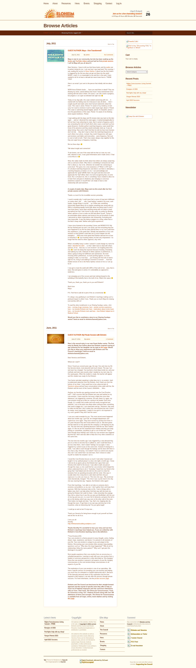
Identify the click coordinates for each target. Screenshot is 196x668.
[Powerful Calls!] (132, 41)
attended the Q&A (78, 246)
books (70, 61)
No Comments (108, 55)
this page (104, 347)
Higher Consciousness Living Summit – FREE (138, 84)
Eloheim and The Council (52, 33)
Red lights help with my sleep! (136, 93)
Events (87, 3)
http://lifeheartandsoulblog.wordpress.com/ (82, 524)
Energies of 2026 (131, 89)
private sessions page (101, 578)
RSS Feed (134, 642)
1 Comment (109, 339)
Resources (66, 3)
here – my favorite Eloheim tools (78, 311)
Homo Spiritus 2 (90, 71)
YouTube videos (81, 61)
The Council (104, 630)
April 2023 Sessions (133, 100)
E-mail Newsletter (137, 645)
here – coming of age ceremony (78, 307)
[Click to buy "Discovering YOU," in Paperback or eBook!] (138, 48)
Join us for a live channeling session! (127, 14)
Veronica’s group (73, 386)
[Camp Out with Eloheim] (135, 116)
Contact (109, 3)
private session (107, 61)
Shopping (98, 3)
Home (46, 3)
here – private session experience (100, 307)
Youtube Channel (136, 638)
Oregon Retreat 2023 (133, 96)
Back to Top (111, 44)
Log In (118, 3)
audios (108, 67)
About (55, 3)
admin (88, 55)
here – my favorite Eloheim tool (78, 309)
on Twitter (139, 634)
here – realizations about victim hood (101, 309)
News (77, 3)
